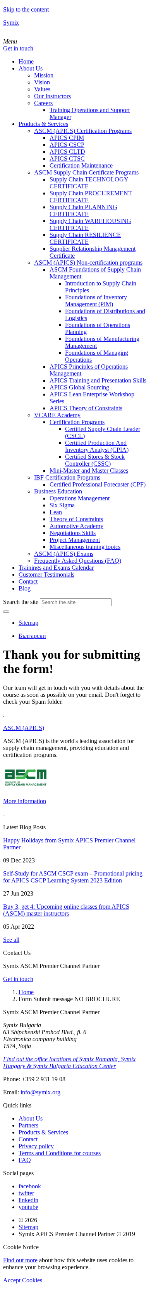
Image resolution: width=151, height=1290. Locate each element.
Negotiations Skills (73, 533)
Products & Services (43, 124)
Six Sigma (62, 505)
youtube (28, 1207)
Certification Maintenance (81, 165)
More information (24, 801)
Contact (28, 581)
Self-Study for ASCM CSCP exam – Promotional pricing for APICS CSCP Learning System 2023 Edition (72, 877)
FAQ (25, 1160)
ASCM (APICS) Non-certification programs (88, 262)
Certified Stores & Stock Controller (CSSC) (95, 460)
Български (32, 635)
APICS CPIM (67, 137)
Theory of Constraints (76, 519)
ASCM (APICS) (23, 728)
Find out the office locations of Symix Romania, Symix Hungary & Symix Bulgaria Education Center (69, 1062)
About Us (31, 68)
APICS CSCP (67, 144)
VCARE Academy (57, 415)
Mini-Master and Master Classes (89, 470)
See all (11, 939)
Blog (25, 588)
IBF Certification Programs (67, 477)
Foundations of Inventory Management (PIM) (96, 300)
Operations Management (80, 498)
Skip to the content (26, 9)
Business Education (58, 491)
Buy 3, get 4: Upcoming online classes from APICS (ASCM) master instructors (66, 910)
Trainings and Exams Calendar (56, 567)
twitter (26, 1193)
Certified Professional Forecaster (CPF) (98, 484)
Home (26, 61)
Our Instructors (52, 96)
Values (42, 89)
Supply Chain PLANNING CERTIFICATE (83, 210)
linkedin (28, 1200)
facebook (30, 1186)
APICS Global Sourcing (79, 387)
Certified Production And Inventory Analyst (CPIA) (97, 446)
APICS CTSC (67, 158)
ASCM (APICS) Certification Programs (83, 130)
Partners (28, 1125)
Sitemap (28, 622)
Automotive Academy (76, 526)
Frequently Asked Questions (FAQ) (77, 560)
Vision (42, 82)
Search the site (20, 602)
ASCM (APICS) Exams (63, 553)
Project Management (75, 540)
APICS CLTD (67, 151)
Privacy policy (36, 1146)
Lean (56, 512)
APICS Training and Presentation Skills (98, 380)
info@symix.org (40, 1092)
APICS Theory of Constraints (86, 408)
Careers (43, 103)
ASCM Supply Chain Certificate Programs (86, 172)
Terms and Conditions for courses (60, 1153)
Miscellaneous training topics (85, 547)
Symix (11, 22)
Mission (43, 75)
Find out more (20, 1260)
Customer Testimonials (46, 574)
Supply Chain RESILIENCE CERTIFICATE (85, 238)
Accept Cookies (22, 1280)
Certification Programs (77, 422)
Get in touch (18, 48)
